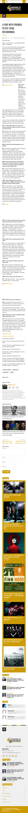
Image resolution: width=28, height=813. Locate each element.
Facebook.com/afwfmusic (8, 336)
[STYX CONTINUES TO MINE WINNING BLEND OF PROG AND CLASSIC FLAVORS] (4, 679)
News (8, 686)
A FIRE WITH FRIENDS (7, 369)
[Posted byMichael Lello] (4, 388)
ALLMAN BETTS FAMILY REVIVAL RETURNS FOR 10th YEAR (16, 688)
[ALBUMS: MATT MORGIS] (14, 656)
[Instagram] (13, 756)
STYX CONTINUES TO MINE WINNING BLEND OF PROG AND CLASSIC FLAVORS (15, 680)
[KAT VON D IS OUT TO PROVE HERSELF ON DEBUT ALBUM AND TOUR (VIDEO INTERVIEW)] (14, 543)
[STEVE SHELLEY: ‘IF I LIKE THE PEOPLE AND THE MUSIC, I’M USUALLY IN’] (4, 695)
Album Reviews (13, 802)
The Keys (12, 372)
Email (3, 462)
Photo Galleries (13, 793)
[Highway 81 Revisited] (14, 10)
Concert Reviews (13, 796)
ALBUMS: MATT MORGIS (9, 669)
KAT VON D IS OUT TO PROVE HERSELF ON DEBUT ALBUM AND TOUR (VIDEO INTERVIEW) (13, 557)
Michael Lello (12, 384)
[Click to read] (14, 411)
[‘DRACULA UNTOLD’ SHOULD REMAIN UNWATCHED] (14, 487)
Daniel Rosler (15, 369)
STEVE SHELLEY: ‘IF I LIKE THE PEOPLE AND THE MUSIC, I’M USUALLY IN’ (15, 696)
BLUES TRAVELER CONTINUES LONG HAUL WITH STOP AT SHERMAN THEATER (13, 641)
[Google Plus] (17, 387)
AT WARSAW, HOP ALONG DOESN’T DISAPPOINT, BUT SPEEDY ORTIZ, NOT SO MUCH (13, 526)
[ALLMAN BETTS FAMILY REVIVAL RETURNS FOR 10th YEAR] (4, 688)
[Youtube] (16, 756)
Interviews (4, 35)
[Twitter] (9, 387)
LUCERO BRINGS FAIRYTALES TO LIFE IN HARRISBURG (13, 618)
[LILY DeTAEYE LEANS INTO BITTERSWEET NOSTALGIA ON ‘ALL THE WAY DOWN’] (4, 764)
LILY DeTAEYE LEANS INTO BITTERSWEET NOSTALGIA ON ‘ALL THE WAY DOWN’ (15, 764)
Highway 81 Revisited (12, 808)
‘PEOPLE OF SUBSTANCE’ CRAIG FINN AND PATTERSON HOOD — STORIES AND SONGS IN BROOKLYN (14, 595)
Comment (4, 448)
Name (3, 457)
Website (4, 466)
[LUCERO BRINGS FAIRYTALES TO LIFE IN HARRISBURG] (14, 609)
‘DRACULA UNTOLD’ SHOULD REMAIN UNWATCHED (12, 496)
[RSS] (10, 756)
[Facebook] (13, 387)
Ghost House (5, 372)
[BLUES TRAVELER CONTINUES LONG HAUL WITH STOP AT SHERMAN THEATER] (14, 631)
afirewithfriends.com (6, 333)
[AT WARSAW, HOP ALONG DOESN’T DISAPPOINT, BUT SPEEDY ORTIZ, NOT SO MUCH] (14, 512)
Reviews (13, 799)
